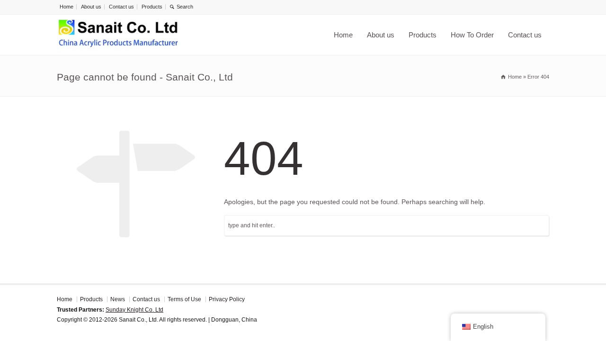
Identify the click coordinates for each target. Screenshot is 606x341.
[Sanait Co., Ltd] (118, 34)
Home (66, 6)
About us (91, 6)
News (117, 299)
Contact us (121, 6)
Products (152, 6)
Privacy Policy (227, 299)
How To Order (472, 35)
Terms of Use (184, 299)
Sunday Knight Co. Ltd (134, 309)
